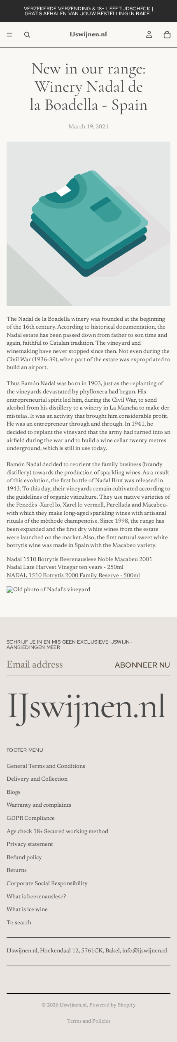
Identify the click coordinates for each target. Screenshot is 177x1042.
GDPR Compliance (31, 819)
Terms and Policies (88, 1021)
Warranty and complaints (39, 806)
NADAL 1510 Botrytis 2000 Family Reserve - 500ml (73, 576)
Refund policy (24, 858)
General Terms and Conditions (46, 767)
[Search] (27, 35)
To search (19, 923)
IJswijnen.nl (73, 1005)
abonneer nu (142, 665)
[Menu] (9, 34)
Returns (17, 871)
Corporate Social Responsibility (47, 884)
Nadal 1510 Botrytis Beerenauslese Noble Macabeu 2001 (79, 560)
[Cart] (167, 35)
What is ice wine (27, 910)
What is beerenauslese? (36, 897)
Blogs (14, 793)
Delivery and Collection (37, 779)
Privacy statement (30, 845)
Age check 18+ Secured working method (57, 832)
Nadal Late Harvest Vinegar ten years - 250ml (65, 568)
